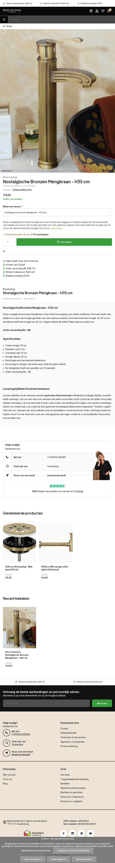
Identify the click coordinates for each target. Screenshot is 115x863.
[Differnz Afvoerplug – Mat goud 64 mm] (19, 542)
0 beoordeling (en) (22, 189)
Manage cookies (84, 859)
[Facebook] (63, 833)
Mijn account (9, 774)
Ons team (65, 774)
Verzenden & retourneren (73, 737)
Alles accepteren (33, 859)
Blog (5, 783)
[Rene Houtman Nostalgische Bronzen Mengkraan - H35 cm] (19, 627)
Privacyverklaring (69, 746)
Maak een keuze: (13, 206)
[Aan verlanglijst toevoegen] (4, 251)
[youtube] (90, 833)
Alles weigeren (59, 859)
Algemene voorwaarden (72, 742)
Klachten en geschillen (71, 792)
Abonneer (102, 703)
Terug (9, 26)
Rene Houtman (10, 177)
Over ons (7, 779)
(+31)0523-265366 (56, 457)
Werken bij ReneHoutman (73, 788)
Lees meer (56, 228)
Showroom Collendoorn (72, 797)
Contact (64, 728)
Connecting (53, 466)
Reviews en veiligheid (71, 801)
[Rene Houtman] (12, 11)
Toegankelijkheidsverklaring (74, 779)
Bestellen (65, 783)
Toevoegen (66, 242)
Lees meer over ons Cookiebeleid (73, 850)
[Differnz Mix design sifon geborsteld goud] (55, 542)
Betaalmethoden (68, 733)
